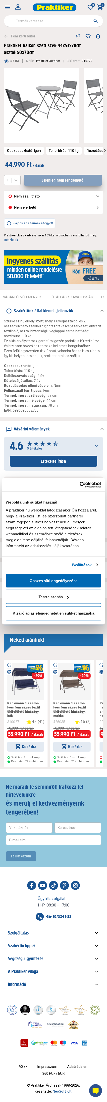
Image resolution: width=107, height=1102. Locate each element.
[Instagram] (75, 885)
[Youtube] (42, 885)
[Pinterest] (64, 885)
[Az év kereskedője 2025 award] (73, 1024)
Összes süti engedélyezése (53, 580)
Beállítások (82, 565)
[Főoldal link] (54, 7)
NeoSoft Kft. (62, 1091)
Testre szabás (51, 597)
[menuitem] (7, 7)
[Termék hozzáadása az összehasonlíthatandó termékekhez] (78, 36)
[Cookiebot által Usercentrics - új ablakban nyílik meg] (79, 484)
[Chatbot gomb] (95, 1090)
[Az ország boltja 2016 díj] (65, 1010)
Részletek (11, 240)
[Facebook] (31, 885)
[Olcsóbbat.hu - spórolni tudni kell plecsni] (56, 1024)
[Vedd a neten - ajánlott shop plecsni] (35, 1024)
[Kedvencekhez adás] (88, 36)
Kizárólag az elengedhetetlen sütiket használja (53, 613)
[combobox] (53, 21)
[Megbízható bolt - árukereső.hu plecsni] (95, 1010)
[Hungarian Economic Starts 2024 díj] (12, 1010)
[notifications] (98, 36)
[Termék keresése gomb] (95, 20)
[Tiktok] (53, 885)
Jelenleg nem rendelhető (63, 180)
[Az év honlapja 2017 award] (80, 1010)
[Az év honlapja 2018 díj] (38, 1010)
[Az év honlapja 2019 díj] (51, 1010)
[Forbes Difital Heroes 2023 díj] (25, 1010)
